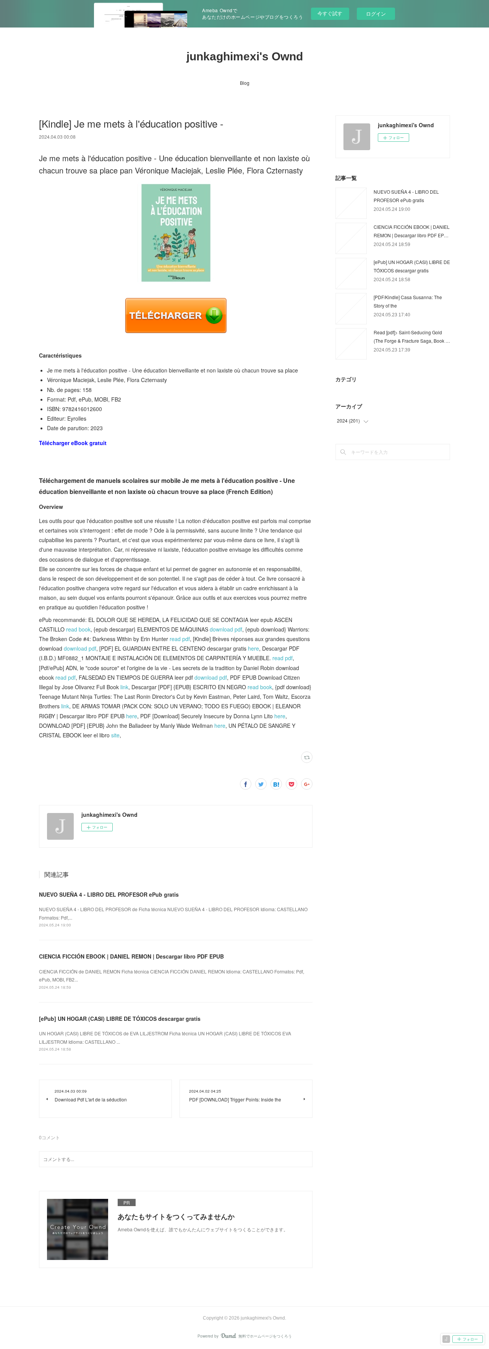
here (253, 648)
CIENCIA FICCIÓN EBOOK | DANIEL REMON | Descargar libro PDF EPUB (131, 956)
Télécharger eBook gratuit (73, 443)
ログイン (376, 13)
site (115, 735)
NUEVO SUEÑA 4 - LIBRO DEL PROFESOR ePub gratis (109, 894)
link (124, 687)
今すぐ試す (329, 13)
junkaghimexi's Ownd (244, 56)
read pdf (180, 639)
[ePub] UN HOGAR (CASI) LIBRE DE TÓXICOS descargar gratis (120, 1018)
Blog (244, 82)
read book (78, 629)
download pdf (226, 629)
